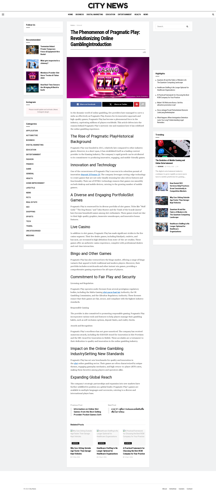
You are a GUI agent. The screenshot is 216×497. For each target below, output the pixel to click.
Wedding (30, 236)
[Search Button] (187, 26)
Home (70, 14)
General (79, 25)
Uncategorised (33, 231)
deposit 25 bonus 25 (90, 174)
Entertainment (125, 14)
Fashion (30, 159)
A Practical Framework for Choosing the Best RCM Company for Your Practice (134, 451)
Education (110, 14)
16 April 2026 (128, 457)
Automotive (32, 135)
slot (76, 363)
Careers (181, 489)
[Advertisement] (172, 50)
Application (32, 131)
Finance (30, 164)
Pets (28, 197)
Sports (29, 217)
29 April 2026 (102, 457)
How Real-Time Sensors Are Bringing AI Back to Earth (50, 87)
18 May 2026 (170, 166)
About (164, 489)
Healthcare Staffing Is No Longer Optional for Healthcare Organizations (107, 451)
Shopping (30, 212)
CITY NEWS (108, 5)
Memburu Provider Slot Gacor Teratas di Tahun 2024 (49, 75)
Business (80, 14)
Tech (28, 221)
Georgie (160, 166)
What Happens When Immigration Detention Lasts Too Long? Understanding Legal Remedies (172, 120)
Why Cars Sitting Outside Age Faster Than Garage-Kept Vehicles (81, 451)
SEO (28, 207)
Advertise (172, 489)
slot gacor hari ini (111, 292)
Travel (29, 226)
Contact (189, 489)
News (146, 14)
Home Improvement (35, 183)
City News (32, 489)
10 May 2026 (76, 457)
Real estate (31, 202)
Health (137, 14)
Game (28, 169)
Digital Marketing (95, 14)
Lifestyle (30, 188)
